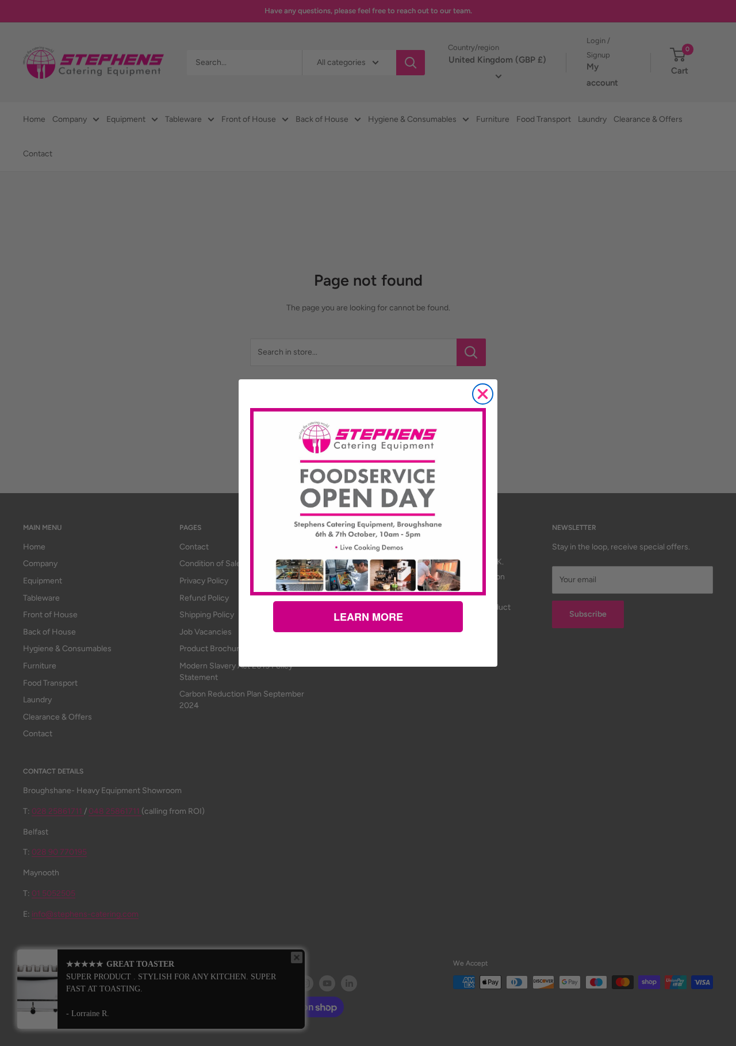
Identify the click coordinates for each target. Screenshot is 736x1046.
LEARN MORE (368, 616)
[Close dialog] (483, 394)
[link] (368, 502)
